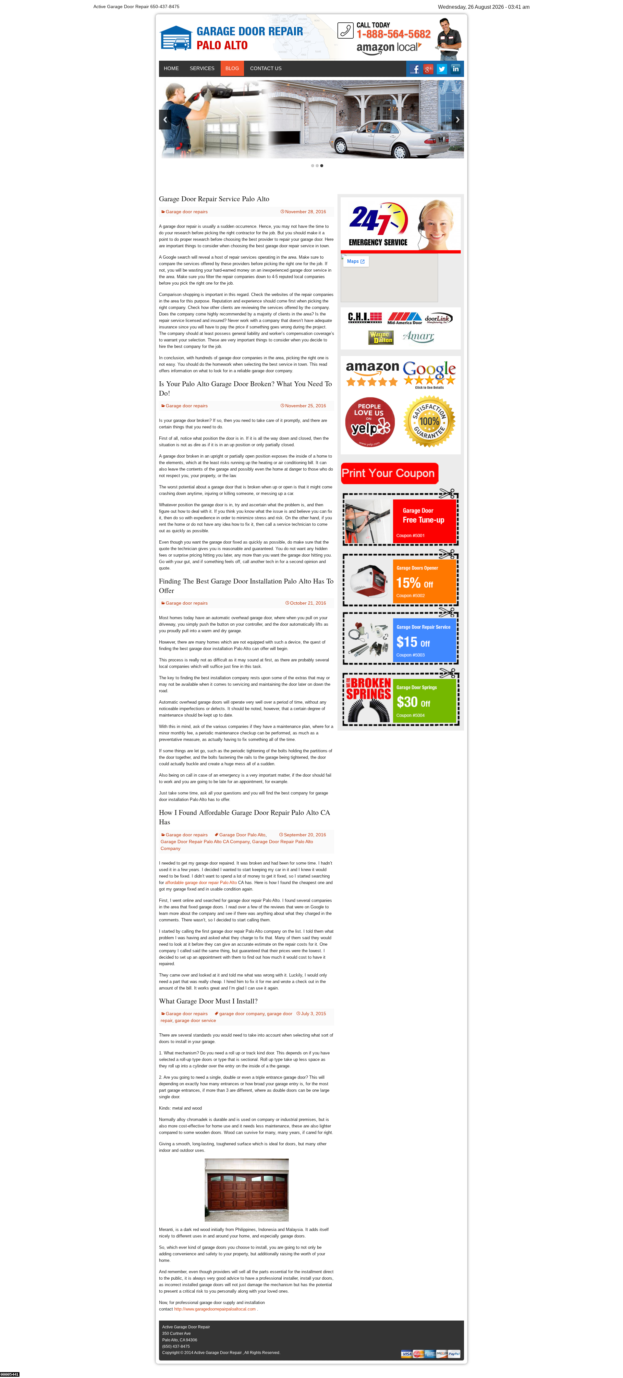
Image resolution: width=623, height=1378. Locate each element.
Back (165, 119)
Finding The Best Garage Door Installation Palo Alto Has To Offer (246, 585)
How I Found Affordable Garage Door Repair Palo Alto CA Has (244, 816)
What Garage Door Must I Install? (208, 1000)
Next (458, 119)
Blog (232, 68)
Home (171, 68)
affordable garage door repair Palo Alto (201, 882)
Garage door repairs (187, 211)
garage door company (241, 1013)
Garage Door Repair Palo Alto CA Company (205, 841)
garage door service (195, 1020)
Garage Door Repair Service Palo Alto (214, 198)
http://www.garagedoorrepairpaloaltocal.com (215, 1309)
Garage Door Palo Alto (242, 834)
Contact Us (266, 68)
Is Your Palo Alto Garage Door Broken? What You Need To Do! (245, 388)
